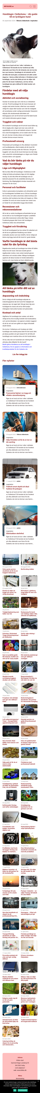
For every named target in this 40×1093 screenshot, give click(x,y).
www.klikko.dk (21, 1070)
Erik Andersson (21, 387)
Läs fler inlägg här (20, 354)
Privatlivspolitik (23, 1090)
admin (18, 481)
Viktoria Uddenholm (23, 21)
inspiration (33, 21)
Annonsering (20, 1078)
